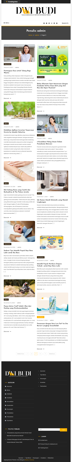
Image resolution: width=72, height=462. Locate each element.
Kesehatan (7, 64)
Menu (7, 23)
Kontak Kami (43, 440)
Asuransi (9, 386)
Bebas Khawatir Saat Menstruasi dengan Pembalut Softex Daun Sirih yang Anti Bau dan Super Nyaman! (52, 86)
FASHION (9, 394)
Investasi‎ (9, 398)
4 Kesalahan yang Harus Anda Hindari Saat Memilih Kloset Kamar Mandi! (19, 434)
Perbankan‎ (10, 417)
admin (17, 67)
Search (64, 23)
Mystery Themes (29, 460)
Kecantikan (10, 401)
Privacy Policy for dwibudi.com (49, 444)
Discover (6, 98)
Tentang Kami (44, 448)
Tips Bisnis (40, 317)
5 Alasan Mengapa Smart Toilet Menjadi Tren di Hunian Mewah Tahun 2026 (20, 441)
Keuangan (10, 409)
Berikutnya (52, 354)
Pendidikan (10, 413)
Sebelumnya (20, 354)
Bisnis (6, 123)
